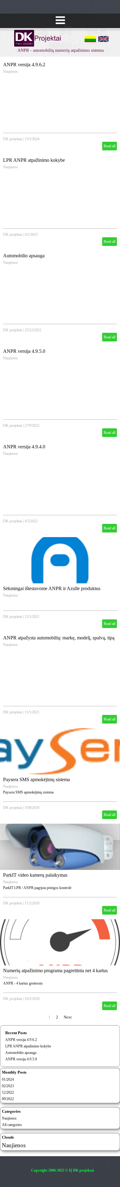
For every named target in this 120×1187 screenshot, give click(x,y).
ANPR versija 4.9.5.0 (24, 351)
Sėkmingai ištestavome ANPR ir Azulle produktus (51, 588)
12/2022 (8, 1092)
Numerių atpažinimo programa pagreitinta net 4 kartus (55, 970)
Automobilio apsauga (24, 255)
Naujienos (10, 71)
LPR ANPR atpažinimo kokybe (34, 160)
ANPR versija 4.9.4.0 (24, 446)
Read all (109, 146)
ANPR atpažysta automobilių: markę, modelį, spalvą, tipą (58, 637)
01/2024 (8, 1079)
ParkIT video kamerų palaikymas (35, 875)
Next (68, 1017)
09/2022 (8, 1099)
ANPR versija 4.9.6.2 (24, 64)
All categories (12, 1125)
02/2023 (8, 1086)
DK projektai (12, 139)
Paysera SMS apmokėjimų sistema (36, 779)
